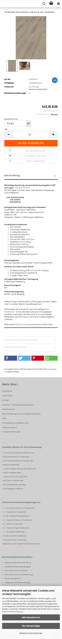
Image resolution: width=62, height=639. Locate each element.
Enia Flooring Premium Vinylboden (18, 460)
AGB (4, 418)
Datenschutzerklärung (12, 611)
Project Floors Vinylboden (16, 540)
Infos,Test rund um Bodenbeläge (19, 574)
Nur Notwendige (31, 625)
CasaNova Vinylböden (16, 512)
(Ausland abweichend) (38, 89)
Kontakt (5, 400)
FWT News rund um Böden (16, 570)
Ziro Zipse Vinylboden (15, 532)
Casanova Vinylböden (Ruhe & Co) (18, 453)
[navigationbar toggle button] (58, 3)
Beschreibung (12, 175)
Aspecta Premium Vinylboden (16, 457)
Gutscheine (7, 395)
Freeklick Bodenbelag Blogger (18, 566)
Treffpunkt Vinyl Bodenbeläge (17, 582)
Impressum (7, 391)
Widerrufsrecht (8, 409)
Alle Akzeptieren (31, 617)
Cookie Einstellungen (11, 432)
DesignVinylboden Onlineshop (18, 562)
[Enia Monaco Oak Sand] (31, 37)
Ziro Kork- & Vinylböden (13, 480)
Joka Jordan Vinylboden (16, 536)
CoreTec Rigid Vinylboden (17, 528)
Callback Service (9, 427)
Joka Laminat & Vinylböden (15, 476)
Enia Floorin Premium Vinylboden (20, 508)
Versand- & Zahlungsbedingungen (17, 405)
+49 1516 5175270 (22, 188)
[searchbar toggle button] (44, 3)
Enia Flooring (24, 324)
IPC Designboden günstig (14, 484)
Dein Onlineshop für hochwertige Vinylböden (21, 414)
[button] (8, 134)
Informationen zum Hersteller (21, 340)
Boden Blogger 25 (12, 578)
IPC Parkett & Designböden (17, 516)
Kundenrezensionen (15, 347)
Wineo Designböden (12, 472)
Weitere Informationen (31, 633)
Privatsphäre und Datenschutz (15, 423)
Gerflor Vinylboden (11, 464)
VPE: (6, 129)
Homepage (51, 369)
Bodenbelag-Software (13, 488)
